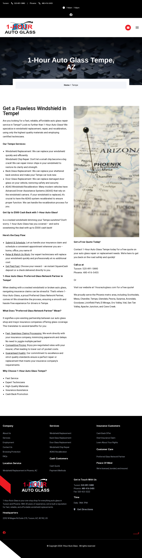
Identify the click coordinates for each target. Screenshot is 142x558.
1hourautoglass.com (105, 287)
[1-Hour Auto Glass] (20, 27)
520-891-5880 (90, 268)
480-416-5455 (91, 272)
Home (66, 85)
